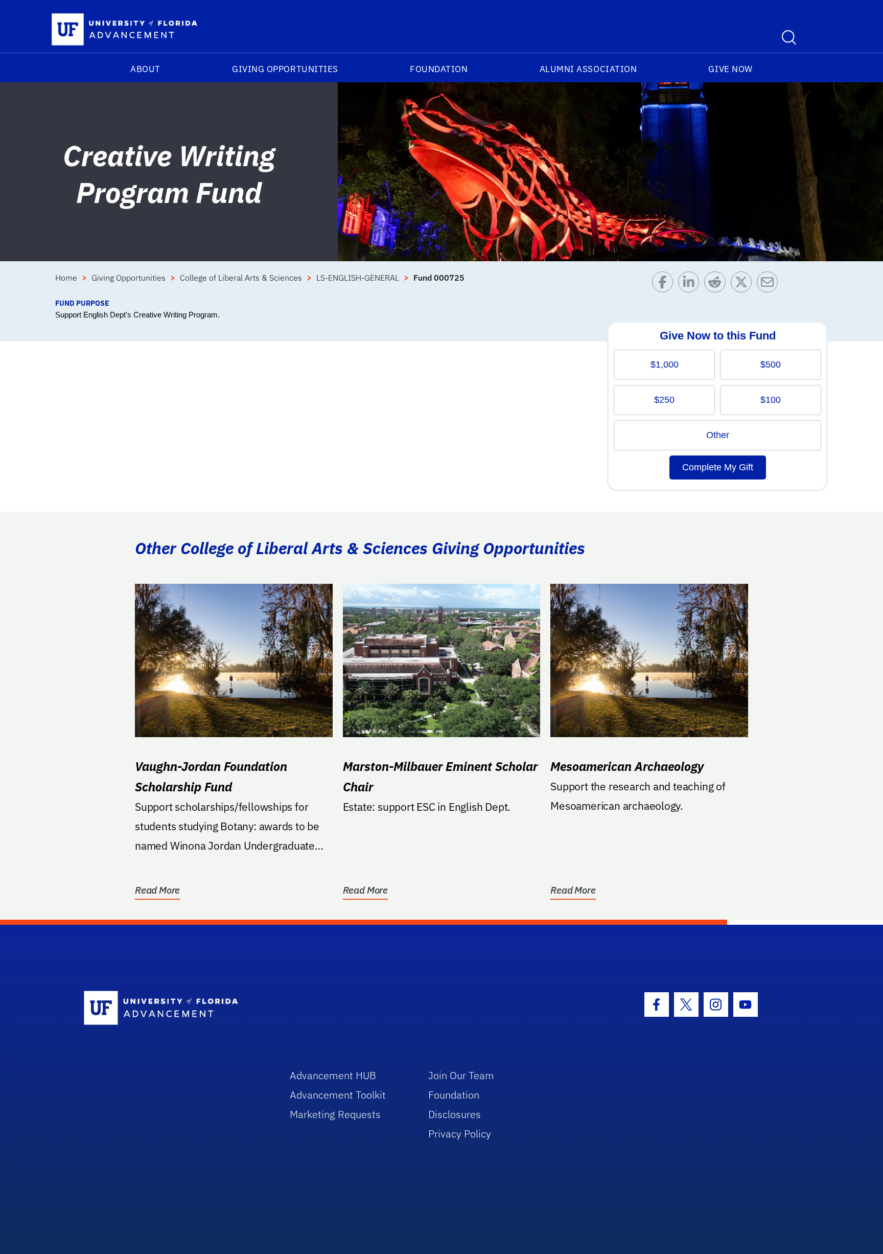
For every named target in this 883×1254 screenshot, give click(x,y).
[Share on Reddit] (717, 284)
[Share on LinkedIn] (691, 284)
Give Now (730, 69)
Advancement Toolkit (338, 1095)
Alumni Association (588, 69)
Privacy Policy (459, 1134)
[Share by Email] (770, 284)
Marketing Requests (335, 1114)
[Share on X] (744, 284)
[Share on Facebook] (665, 284)
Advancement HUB (333, 1075)
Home (66, 277)
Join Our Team (461, 1075)
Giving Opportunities (285, 69)
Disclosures (454, 1114)
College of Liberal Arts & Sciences (241, 277)
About (145, 69)
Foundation (439, 69)
